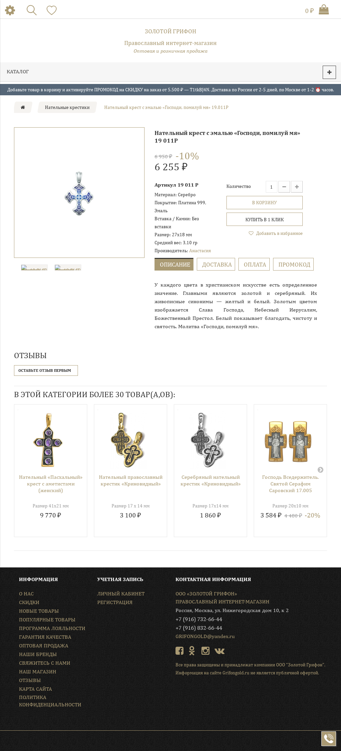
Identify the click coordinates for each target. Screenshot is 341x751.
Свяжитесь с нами (44, 663)
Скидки (29, 602)
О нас (26, 593)
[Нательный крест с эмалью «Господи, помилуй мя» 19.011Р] (79, 192)
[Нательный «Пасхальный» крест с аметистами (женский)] (48, 439)
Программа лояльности (52, 628)
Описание (175, 264)
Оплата (255, 264)
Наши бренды (38, 654)
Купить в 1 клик (264, 219)
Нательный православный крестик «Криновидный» (131, 480)
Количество (238, 186)
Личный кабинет (121, 593)
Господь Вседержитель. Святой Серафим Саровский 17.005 (290, 483)
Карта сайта (35, 689)
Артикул (165, 185)
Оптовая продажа (43, 645)
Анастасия (200, 250)
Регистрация (115, 602)
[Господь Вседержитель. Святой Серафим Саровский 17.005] (287, 439)
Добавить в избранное (279, 233)
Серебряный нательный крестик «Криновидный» (210, 480)
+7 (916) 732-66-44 (198, 619)
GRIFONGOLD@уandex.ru (205, 636)
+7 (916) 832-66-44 (198, 627)
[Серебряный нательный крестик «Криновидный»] (207, 439)
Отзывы (30, 680)
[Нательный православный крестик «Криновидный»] (128, 439)
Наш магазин (37, 671)
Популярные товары (47, 619)
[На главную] (23, 107)
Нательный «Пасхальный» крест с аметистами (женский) (51, 483)
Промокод (294, 264)
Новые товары (39, 611)
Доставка (217, 264)
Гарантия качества (45, 637)
